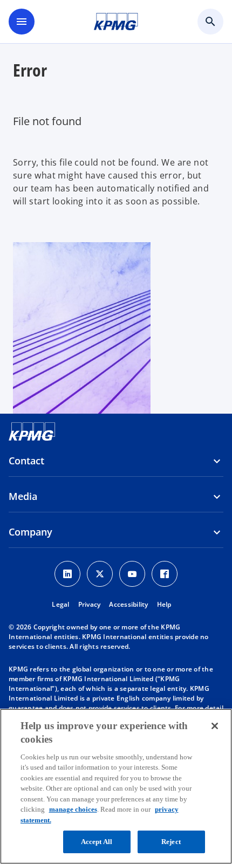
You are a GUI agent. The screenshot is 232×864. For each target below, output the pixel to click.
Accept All (96, 842)
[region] (116, 786)
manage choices (73, 809)
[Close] (215, 726)
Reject (171, 842)
